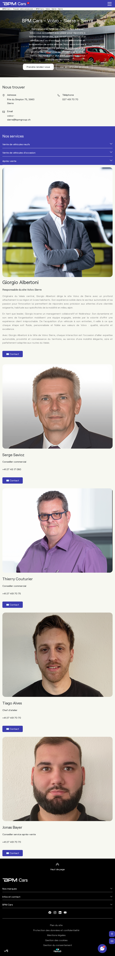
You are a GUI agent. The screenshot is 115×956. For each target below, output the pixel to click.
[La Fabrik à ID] (57, 950)
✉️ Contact (12, 354)
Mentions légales (56, 935)
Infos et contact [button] (11, 896)
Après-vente (9, 161)
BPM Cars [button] (7, 904)
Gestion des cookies (56, 940)
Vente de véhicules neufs (16, 144)
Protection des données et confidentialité (56, 930)
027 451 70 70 (70, 99)
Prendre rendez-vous (38, 66)
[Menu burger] (110, 3)
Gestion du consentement (57, 945)
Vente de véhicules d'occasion (18, 152)
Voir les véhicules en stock (74, 66)
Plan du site (56, 925)
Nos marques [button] (9, 888)
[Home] (15, 3)
